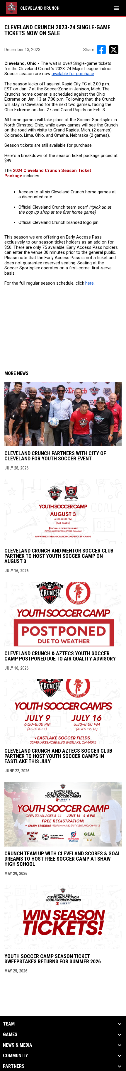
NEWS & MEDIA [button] (17, 1045)
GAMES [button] (10, 1034)
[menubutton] (116, 8)
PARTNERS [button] (13, 1066)
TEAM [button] (9, 1024)
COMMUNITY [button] (15, 1055)
